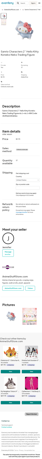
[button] (21, 3)
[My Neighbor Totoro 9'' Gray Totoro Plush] (10, 390)
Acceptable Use (29, 450)
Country (19, 176)
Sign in (33, 3)
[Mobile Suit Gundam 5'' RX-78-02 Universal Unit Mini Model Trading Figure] (31, 359)
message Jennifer (21, 212)
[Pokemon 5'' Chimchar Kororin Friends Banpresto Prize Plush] (10, 359)
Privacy (21, 450)
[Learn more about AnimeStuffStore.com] (8, 267)
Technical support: (7, 426)
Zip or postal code (22, 184)
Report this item (31, 414)
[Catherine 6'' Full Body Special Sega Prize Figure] (31, 390)
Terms (16, 450)
